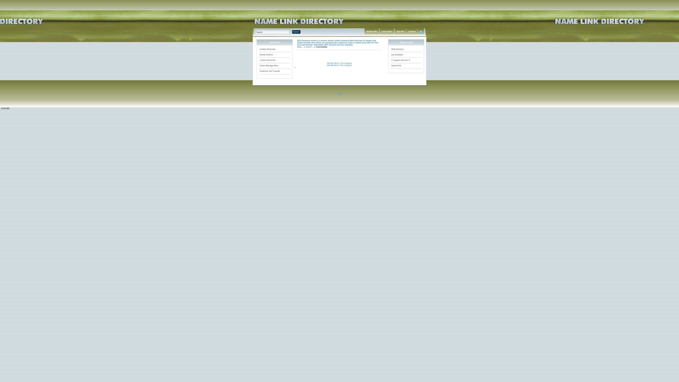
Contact (412, 31)
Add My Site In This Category (339, 63)
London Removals (267, 49)
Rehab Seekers (266, 55)
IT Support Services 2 (400, 60)
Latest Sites (386, 31)
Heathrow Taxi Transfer (270, 71)
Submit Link (396, 66)
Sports (309, 47)
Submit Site (371, 31)
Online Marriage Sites (269, 66)
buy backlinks (397, 55)
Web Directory (397, 49)
